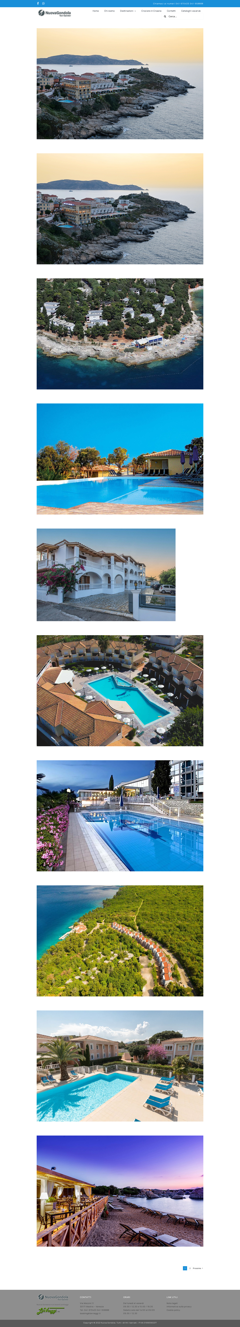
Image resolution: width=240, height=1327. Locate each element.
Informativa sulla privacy (179, 1306)
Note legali (172, 1303)
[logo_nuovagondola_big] (55, 8)
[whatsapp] (43, 3)
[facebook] (38, 3)
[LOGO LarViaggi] (50, 1308)
